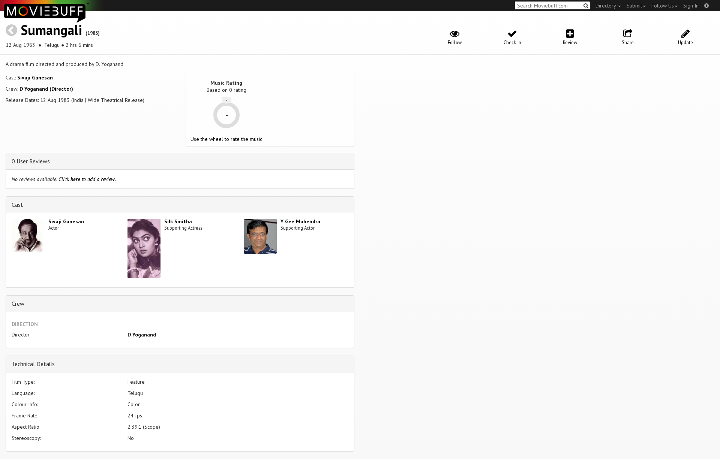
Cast (17, 204)
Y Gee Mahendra (300, 221)
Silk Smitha (178, 221)
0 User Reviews (31, 161)
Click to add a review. (87, 179)
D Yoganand (142, 334)
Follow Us (662, 5)
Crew (18, 303)
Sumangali (51, 30)
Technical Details (33, 364)
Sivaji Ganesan (35, 77)
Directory (606, 5)
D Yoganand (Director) (46, 88)
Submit (634, 5)
